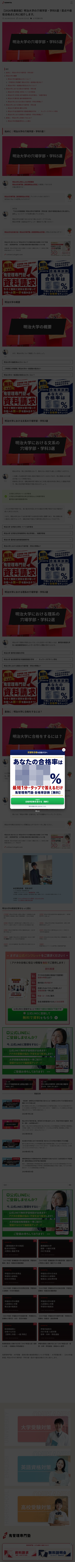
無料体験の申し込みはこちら (37, 806)
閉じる (37, 811)
